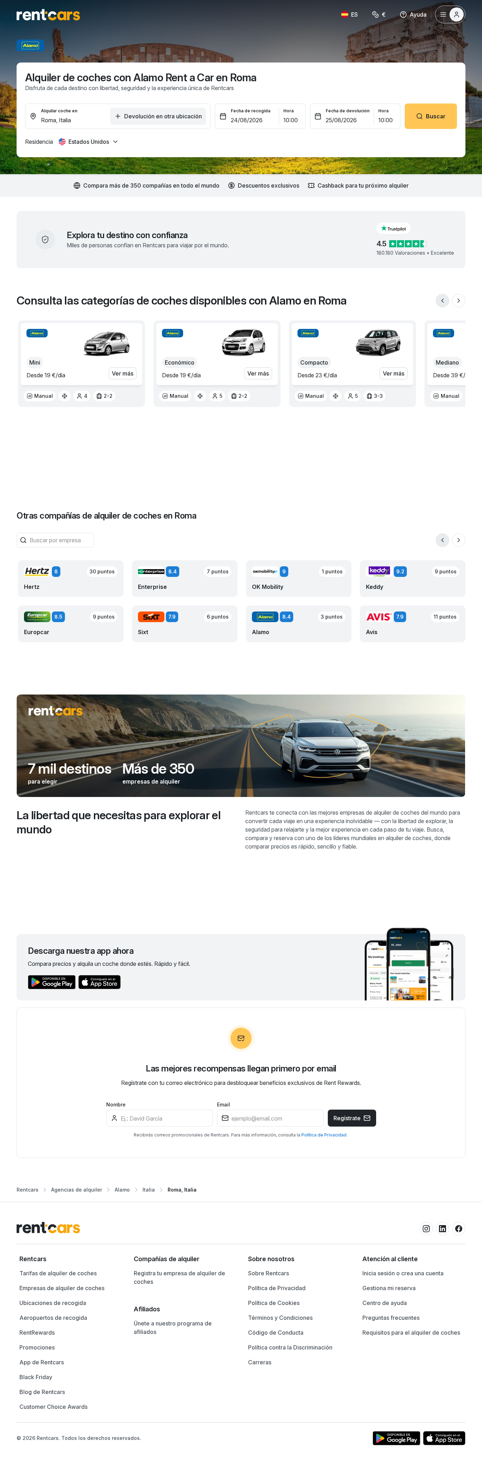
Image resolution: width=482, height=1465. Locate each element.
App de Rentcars (41, 1362)
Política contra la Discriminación (290, 1347)
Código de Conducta (275, 1332)
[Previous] (442, 300)
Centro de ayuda (384, 1302)
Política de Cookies (274, 1302)
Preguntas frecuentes (391, 1317)
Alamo (122, 1190)
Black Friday (35, 1377)
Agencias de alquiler (76, 1190)
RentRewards (37, 1332)
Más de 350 (158, 768)
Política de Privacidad (324, 1135)
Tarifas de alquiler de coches (58, 1273)
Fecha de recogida (250, 110)
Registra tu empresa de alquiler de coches (179, 1277)
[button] (399, 228)
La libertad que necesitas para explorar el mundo (119, 822)
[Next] (458, 300)
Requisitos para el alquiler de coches (411, 1332)
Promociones (37, 1347)
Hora (288, 110)
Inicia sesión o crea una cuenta (403, 1273)
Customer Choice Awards (53, 1406)
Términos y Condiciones (280, 1317)
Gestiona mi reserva (389, 1288)
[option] (40, 396)
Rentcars (27, 1190)
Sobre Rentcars (268, 1273)
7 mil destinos (69, 768)
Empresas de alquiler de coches (61, 1288)
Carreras (259, 1362)
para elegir (43, 781)
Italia (149, 1190)
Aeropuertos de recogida (53, 1317)
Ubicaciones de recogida (52, 1302)
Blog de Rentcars (42, 1391)
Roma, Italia (182, 1190)
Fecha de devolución (347, 110)
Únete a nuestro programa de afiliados (173, 1327)
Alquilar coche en (59, 110)
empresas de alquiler (151, 781)
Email (223, 1104)
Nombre (116, 1104)
